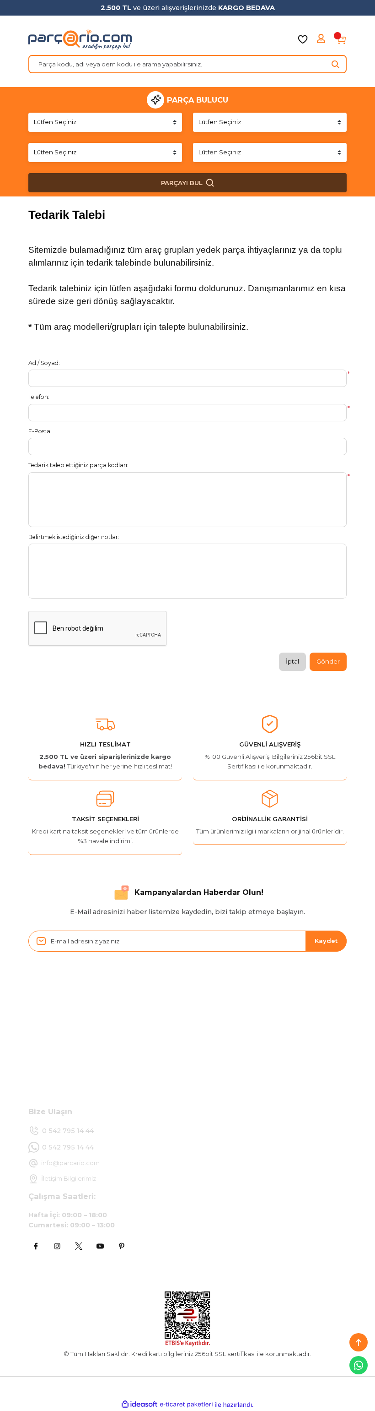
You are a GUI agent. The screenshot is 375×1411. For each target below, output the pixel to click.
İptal (292, 661)
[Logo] (80, 39)
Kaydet (326, 940)
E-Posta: (40, 431)
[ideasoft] (139, 1404)
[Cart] (341, 39)
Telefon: (38, 396)
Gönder (328, 661)
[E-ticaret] (186, 1405)
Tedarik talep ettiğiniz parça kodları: (78, 465)
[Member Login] (321, 39)
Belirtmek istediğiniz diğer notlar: (73, 537)
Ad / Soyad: (44, 363)
